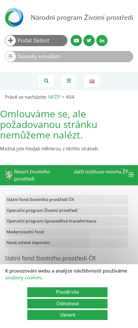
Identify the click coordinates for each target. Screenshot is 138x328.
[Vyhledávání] (46, 81)
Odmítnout (67, 303)
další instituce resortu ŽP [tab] (101, 175)
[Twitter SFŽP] (89, 40)
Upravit (67, 314)
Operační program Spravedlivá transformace (51, 221)
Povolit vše (67, 292)
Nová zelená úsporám (28, 242)
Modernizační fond (25, 232)
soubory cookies (23, 277)
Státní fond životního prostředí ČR (40, 199)
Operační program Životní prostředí (42, 210)
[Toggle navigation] (69, 81)
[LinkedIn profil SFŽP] (102, 40)
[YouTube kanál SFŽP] (76, 40)
